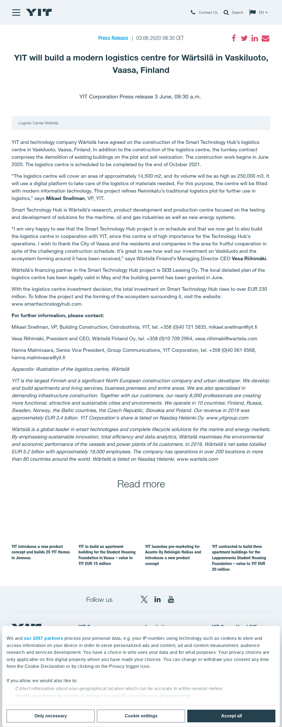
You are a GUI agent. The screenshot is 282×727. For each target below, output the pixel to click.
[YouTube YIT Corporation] (171, 599)
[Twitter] (244, 38)
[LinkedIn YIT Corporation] (157, 599)
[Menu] (16, 12)
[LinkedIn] (254, 38)
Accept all (231, 716)
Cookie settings (141, 716)
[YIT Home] (39, 12)
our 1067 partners (43, 638)
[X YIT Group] (144, 599)
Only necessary (50, 716)
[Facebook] (233, 38)
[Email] (265, 38)
